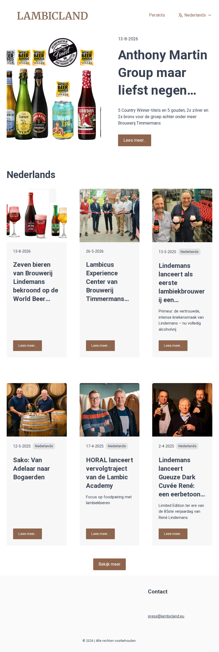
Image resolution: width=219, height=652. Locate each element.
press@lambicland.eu (166, 616)
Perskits (157, 15)
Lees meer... (134, 140)
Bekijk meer (109, 564)
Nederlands (195, 15)
